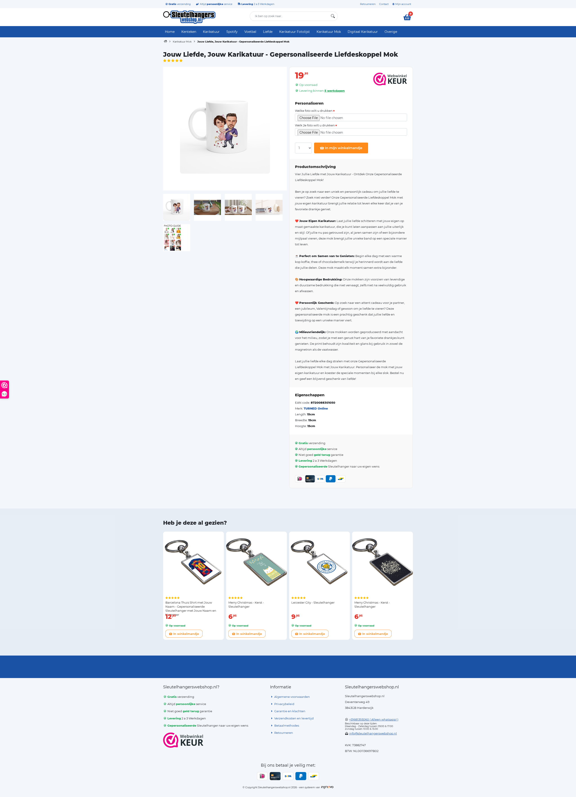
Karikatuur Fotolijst (294, 32)
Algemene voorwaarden (292, 696)
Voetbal (250, 32)
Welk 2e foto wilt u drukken (315, 125)
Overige (391, 32)
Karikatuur (211, 32)
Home (170, 32)
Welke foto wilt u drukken (314, 110)
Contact (384, 4)
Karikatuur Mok (329, 32)
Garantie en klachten (289, 711)
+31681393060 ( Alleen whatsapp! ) (373, 719)
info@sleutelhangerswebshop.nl (373, 733)
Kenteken (188, 32)
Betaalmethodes (286, 725)
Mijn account (403, 4)
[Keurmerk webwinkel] (183, 740)
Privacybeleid (284, 704)
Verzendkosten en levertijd (294, 718)
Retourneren (368, 4)
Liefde (267, 32)
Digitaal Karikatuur (363, 32)
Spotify (232, 32)
